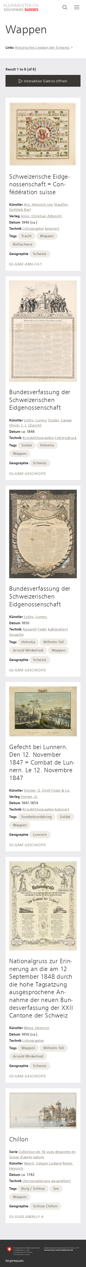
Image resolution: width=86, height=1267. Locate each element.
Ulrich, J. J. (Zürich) (25, 425)
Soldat (26, 445)
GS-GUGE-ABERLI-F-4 (26, 1217)
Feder (42, 629)
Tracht (26, 236)
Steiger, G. (32, 790)
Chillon (18, 1139)
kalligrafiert (58, 629)
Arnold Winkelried (28, 650)
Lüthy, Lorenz (35, 420)
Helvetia (47, 445)
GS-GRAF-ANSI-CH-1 (25, 264)
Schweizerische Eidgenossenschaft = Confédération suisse (39, 184)
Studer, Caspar (60, 420)
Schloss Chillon (45, 1206)
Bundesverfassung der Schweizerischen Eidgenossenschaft (39, 399)
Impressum (15, 1261)
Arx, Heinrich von (38, 205)
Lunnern (40, 835)
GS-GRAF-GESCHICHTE (27, 474)
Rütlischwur (23, 244)
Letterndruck (66, 438)
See (56, 1189)
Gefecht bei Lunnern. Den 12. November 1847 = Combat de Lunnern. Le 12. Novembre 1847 (42, 762)
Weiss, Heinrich (36, 1028)
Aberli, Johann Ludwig (42, 1163)
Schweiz (40, 254)
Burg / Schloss (33, 1189)
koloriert (52, 229)
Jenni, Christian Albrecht (41, 216)
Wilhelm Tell (53, 642)
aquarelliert (61, 1181)
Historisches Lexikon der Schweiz (42, 48)
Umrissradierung (36, 1181)
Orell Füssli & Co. (56, 790)
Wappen (47, 236)
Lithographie (33, 229)
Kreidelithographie (38, 438)
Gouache (16, 635)
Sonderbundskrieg (36, 817)
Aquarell (29, 629)
